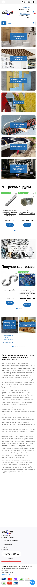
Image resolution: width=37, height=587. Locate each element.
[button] (15, 230)
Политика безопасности (10, 540)
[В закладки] (16, 194)
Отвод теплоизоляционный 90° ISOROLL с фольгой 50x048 (27, 212)
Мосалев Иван (6, 574)
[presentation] (2, 210)
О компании (6, 535)
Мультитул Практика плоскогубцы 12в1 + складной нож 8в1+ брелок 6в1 (27, 292)
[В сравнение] (16, 196)
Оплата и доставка (8, 538)
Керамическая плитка (8, 336)
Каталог (5, 550)
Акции (5, 547)
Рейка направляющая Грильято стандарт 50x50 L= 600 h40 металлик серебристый (9, 213)
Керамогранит (8, 340)
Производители (7, 544)
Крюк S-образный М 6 (9, 290)
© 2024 (3, 566)
